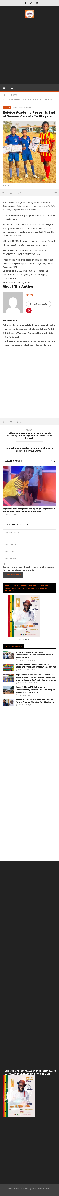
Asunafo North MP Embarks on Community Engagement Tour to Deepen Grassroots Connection (35, 690)
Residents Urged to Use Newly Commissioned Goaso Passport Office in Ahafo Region (35, 655)
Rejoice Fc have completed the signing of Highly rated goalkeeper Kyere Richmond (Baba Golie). (29, 510)
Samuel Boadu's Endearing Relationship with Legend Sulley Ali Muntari (29, 448)
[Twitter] (37, 3)
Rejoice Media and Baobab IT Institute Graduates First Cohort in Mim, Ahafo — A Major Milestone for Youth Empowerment (36, 677)
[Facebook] (25, 3)
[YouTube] (31, 3)
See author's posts (38, 304)
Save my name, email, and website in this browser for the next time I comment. (29, 568)
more (55, 192)
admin (28, 107)
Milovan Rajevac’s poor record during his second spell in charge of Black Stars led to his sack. (29, 435)
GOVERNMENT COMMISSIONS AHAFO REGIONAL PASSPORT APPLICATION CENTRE (36, 665)
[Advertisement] (29, 52)
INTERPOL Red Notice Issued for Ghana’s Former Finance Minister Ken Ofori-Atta (35, 700)
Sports (7, 107)
